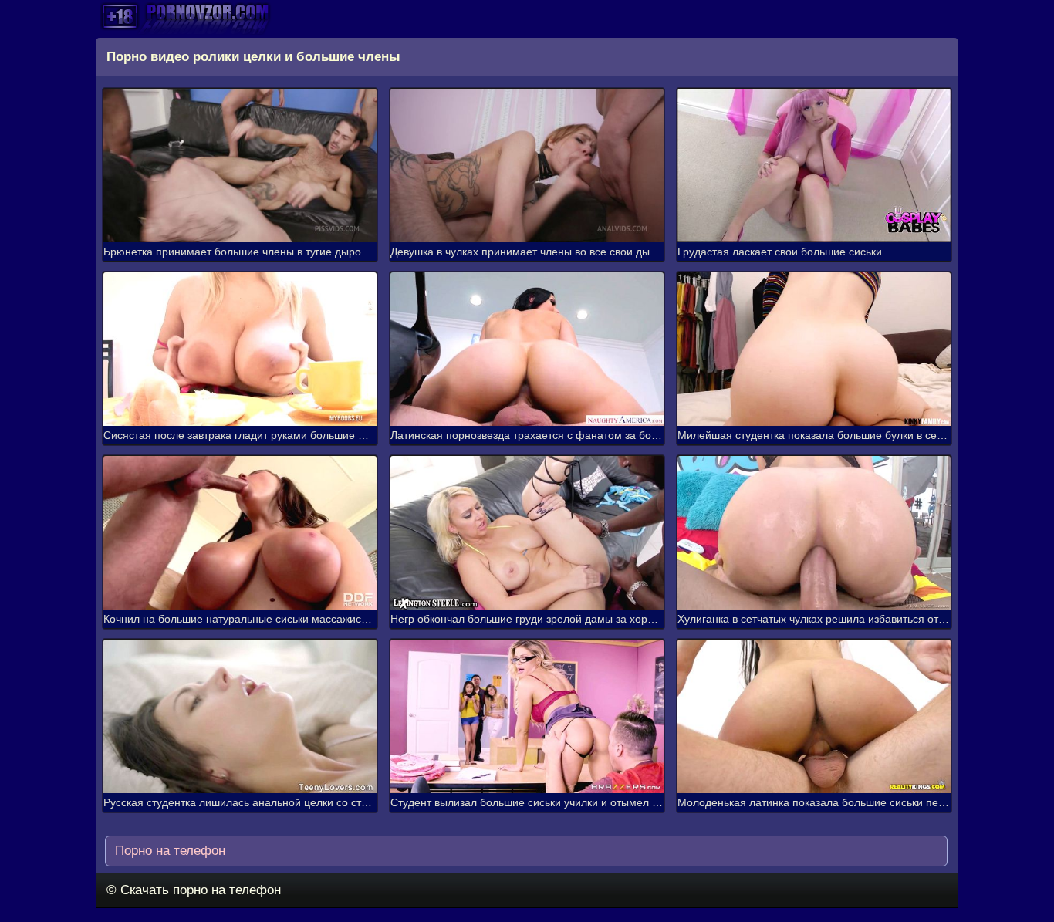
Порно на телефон (168, 850)
